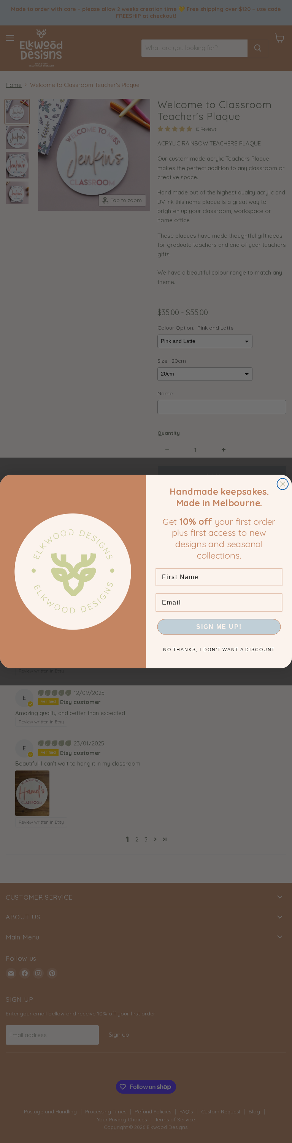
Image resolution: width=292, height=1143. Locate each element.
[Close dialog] (283, 484)
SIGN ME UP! (218, 627)
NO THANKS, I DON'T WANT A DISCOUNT (219, 649)
